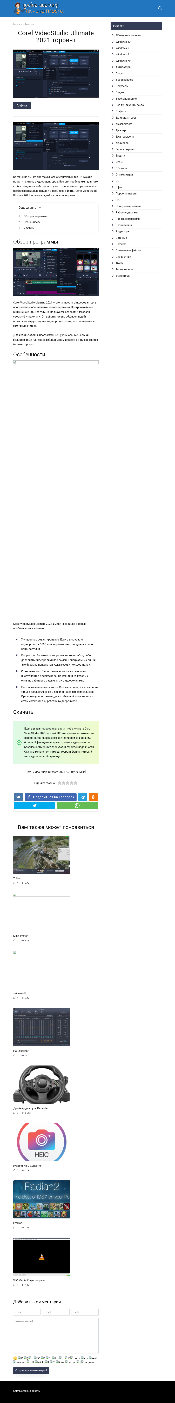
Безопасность (124, 79)
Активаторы (123, 67)
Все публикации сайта (130, 105)
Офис (119, 187)
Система (121, 244)
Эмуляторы (123, 275)
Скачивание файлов (128, 250)
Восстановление (126, 98)
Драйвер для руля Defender (30, 1108)
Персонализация (126, 193)
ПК (118, 199)
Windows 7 (122, 48)
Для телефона (125, 136)
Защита (120, 155)
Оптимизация (124, 174)
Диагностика (124, 124)
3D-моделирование (128, 35)
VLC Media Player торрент (29, 1280)
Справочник (123, 256)
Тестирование (124, 269)
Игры (119, 162)
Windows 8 (122, 54)
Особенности (32, 222)
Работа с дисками (127, 212)
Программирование (128, 206)
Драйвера (122, 143)
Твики (119, 263)
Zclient (17, 878)
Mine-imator (20, 935)
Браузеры (122, 86)
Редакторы (123, 231)
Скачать (29, 227)
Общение (121, 168)
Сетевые (121, 237)
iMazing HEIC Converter (27, 1165)
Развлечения (124, 225)
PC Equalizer (21, 1050)
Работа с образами (128, 218)
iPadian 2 (18, 1223)
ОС (117, 181)
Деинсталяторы (126, 117)
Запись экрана (125, 149)
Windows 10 (123, 41)
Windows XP (123, 60)
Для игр (121, 130)
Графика (22, 105)
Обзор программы (35, 216)
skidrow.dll (19, 993)
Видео (120, 92)
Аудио (120, 73)
